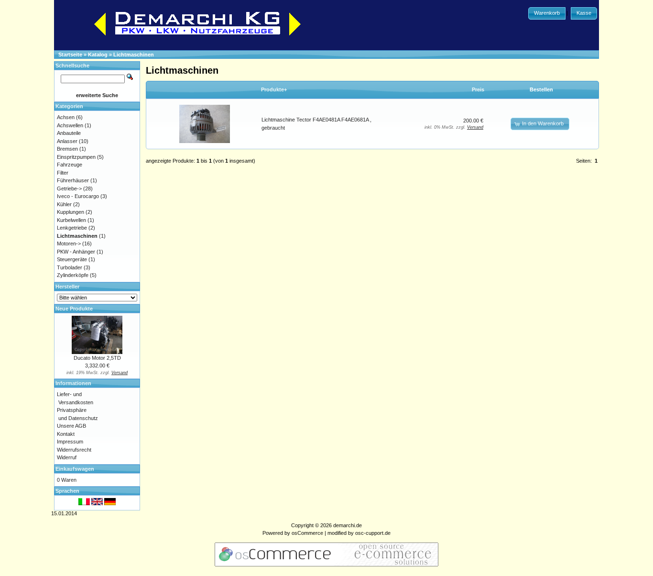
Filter (62, 173)
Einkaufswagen (74, 469)
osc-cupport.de (373, 533)
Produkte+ (274, 89)
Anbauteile (69, 133)
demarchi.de (347, 525)
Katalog (98, 54)
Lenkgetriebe (72, 228)
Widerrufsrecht (74, 450)
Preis (478, 89)
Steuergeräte (72, 259)
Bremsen (67, 149)
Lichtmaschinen (133, 54)
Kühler (64, 204)
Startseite (70, 54)
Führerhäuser (73, 180)
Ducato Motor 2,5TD (97, 358)
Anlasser (67, 141)
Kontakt (66, 434)
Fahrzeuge (69, 164)
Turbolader (69, 267)
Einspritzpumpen (76, 157)
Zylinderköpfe (72, 275)
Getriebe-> (69, 188)
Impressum (70, 441)
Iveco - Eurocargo (78, 196)
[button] (547, 13)
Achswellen (70, 125)
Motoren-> (69, 243)
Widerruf (66, 457)
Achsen (66, 117)
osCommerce (307, 533)
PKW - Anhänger (76, 252)
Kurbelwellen (71, 220)
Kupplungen (70, 212)
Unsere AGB (71, 426)
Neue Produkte (74, 308)
